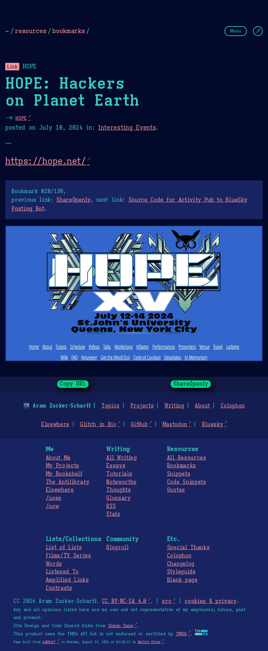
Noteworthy (121, 482)
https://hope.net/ (45, 161)
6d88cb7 (49, 642)
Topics (110, 406)
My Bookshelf (64, 474)
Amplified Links (67, 580)
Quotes (176, 490)
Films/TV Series (68, 555)
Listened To (62, 572)
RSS (111, 506)
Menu (235, 31)
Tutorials (119, 474)
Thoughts (118, 490)
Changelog (180, 564)
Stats (113, 514)
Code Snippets (186, 482)
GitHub (139, 424)
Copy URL (73, 384)
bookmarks (68, 31)
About (202, 406)
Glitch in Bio (98, 424)
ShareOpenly (73, 199)
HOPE (21, 118)
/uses (53, 498)
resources (30, 31)
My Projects (62, 465)
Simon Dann (120, 625)
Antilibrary (68, 482)
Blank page (182, 580)
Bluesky (212, 424)
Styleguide (181, 572)
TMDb (181, 634)
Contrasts (59, 588)
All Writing (121, 458)
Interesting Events (127, 127)
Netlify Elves (149, 642)
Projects (142, 406)
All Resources (186, 458)
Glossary (118, 498)
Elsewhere (55, 424)
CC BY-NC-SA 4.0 (124, 601)
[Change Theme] (258, 31)
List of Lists (64, 547)
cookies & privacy (211, 601)
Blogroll (117, 547)
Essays (115, 465)
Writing (174, 406)
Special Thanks (188, 547)
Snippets (178, 474)
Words (54, 564)
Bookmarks (181, 465)
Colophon (233, 406)
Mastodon (174, 424)
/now (52, 506)
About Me (58, 458)
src (166, 601)
